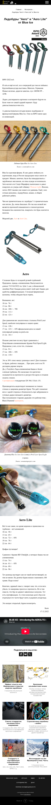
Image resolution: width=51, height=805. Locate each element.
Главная (18, 9)
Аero (16, 218)
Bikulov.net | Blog (11, 778)
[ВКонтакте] (25, 654)
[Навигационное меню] (47, 2)
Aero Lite (23, 218)
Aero (25, 273)
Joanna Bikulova (27, 794)
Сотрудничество (21, 782)
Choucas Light (35, 187)
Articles (24, 778)
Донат (33, 782)
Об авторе (42, 778)
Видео (33, 778)
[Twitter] (30, 654)
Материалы (28, 9)
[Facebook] (21, 654)
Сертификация (8, 380)
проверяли (19, 400)
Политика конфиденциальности (25, 787)
